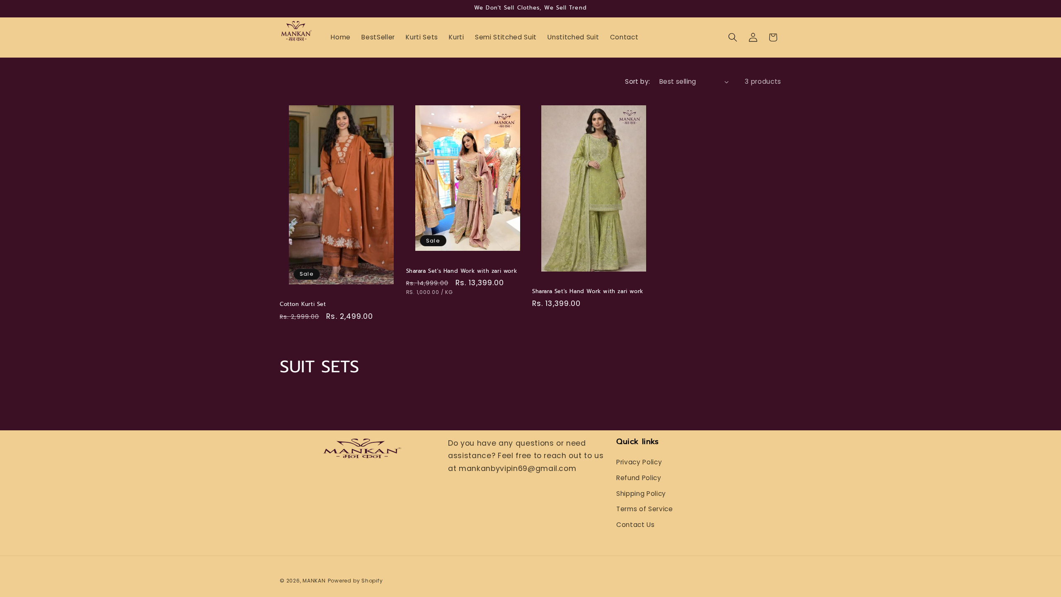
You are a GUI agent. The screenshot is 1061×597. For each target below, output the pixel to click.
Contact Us (635, 524)
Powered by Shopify (355, 580)
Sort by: (637, 81)
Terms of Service (644, 509)
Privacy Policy (639, 462)
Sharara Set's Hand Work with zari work (461, 271)
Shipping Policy (641, 493)
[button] (733, 37)
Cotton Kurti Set (303, 304)
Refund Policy (638, 477)
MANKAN (314, 580)
